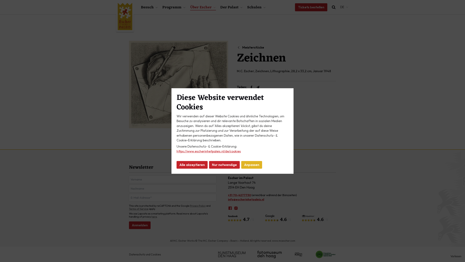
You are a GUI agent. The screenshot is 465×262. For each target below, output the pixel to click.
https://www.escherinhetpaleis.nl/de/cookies (209, 151)
